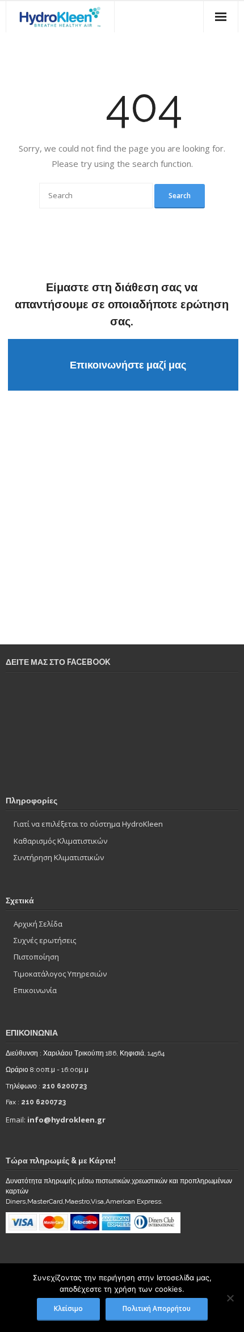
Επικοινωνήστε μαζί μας (128, 365)
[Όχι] (229, 1298)
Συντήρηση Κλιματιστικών (59, 857)
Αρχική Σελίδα (38, 924)
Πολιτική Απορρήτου (157, 1308)
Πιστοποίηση (36, 957)
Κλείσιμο (68, 1308)
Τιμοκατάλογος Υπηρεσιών (60, 974)
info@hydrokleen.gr (66, 1120)
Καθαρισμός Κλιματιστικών (60, 841)
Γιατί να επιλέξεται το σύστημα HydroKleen (88, 824)
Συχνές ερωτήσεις (45, 940)
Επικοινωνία (35, 990)
